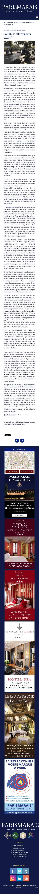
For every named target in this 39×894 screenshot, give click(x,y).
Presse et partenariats (20, 854)
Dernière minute (21, 30)
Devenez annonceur (19, 848)
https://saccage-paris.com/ (16, 424)
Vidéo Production (18, 850)
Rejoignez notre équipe (20, 852)
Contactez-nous (18, 846)
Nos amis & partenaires (20, 857)
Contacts (19, 842)
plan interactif (26, 471)
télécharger (12, 471)
